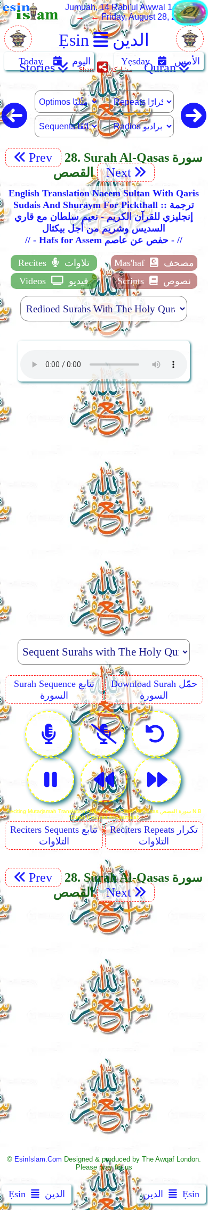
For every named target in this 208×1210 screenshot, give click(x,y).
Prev (42, 157)
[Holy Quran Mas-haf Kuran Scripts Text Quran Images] (190, 22)
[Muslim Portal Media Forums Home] (18, 44)
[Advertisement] (104, 504)
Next (117, 172)
